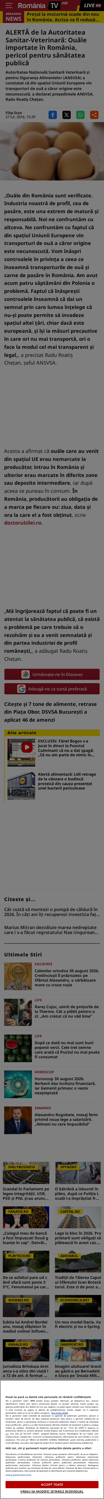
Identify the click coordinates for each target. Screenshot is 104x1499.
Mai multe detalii (59, 1413)
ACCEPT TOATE (52, 1484)
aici (7, 1433)
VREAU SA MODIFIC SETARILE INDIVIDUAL (51, 1491)
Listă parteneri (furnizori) (18, 1475)
